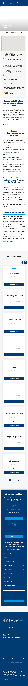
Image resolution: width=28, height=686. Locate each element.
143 (18, 480)
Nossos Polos (13, 32)
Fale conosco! (14, 536)
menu (4, 3)
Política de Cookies (7, 676)
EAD (14, 280)
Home (6, 32)
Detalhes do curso (14, 284)
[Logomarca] (14, 3)
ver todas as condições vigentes (11, 665)
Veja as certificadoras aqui (9, 675)
